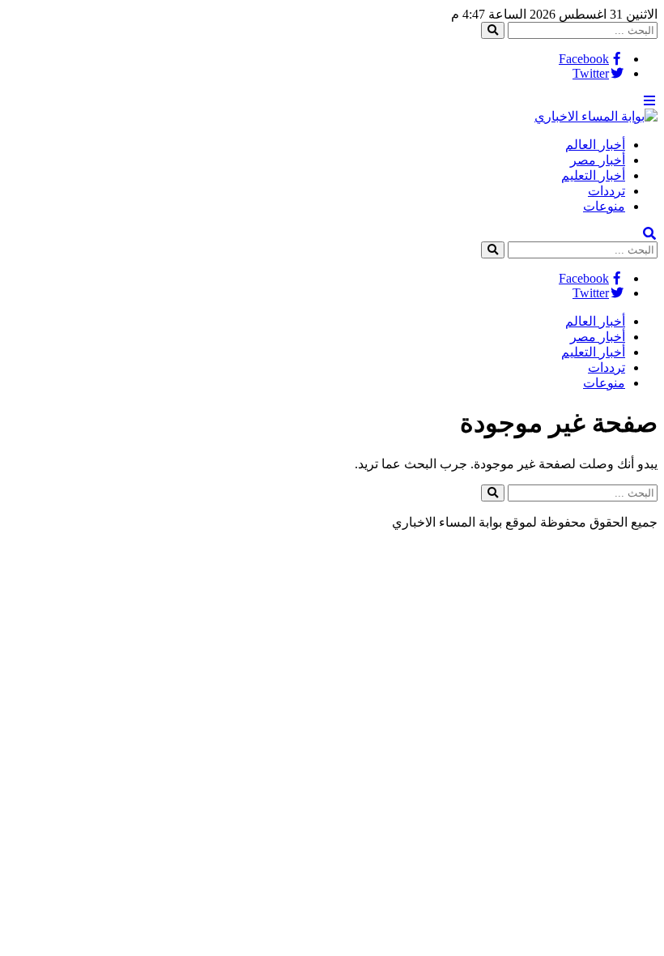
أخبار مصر (597, 160)
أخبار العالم (595, 145)
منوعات (604, 206)
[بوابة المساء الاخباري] (596, 116)
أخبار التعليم (593, 175)
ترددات (606, 191)
